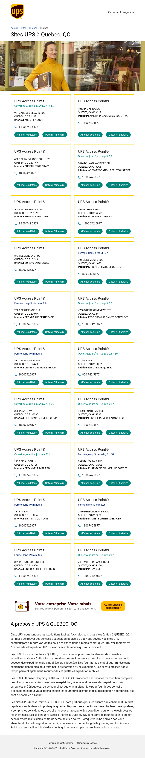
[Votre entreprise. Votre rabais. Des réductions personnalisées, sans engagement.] (72, 614)
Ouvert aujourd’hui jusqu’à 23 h (96, 404)
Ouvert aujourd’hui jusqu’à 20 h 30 (34, 404)
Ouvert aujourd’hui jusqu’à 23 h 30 (98, 353)
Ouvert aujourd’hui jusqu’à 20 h (96, 303)
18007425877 (91, 122)
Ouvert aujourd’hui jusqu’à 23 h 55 (34, 106)
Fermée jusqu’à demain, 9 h (30, 303)
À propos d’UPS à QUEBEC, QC (44, 624)
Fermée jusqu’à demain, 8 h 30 (96, 454)
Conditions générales (87, 743)
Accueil (14, 28)
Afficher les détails (27, 134)
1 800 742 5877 (28, 127)
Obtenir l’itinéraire (54, 134)
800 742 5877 (91, 273)
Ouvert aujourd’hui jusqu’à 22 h (96, 156)
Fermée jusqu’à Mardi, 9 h (93, 253)
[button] (121, 12)
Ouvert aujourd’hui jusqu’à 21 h (96, 555)
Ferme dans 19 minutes (28, 353)
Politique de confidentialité (60, 743)
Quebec (33, 28)
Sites (23, 28)
